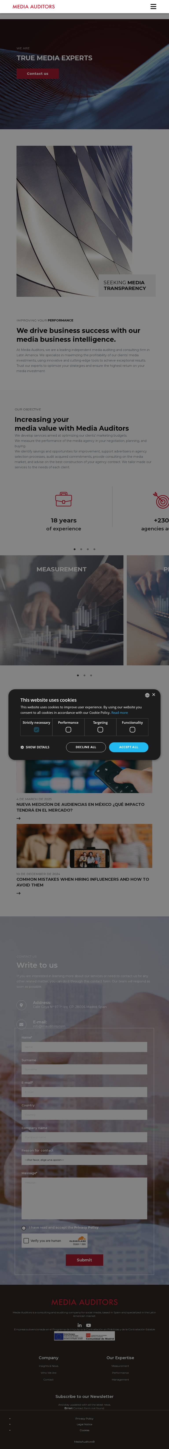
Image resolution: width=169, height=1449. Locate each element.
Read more (119, 712)
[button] (34, 747)
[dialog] (84, 724)
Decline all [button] (86, 747)
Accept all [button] (128, 747)
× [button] (153, 694)
